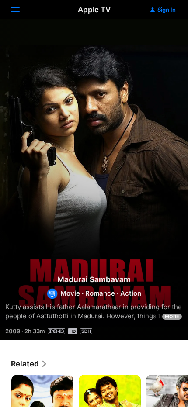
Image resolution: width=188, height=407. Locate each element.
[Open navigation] (20, 9)
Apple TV (94, 9)
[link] (29, 364)
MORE (172, 317)
